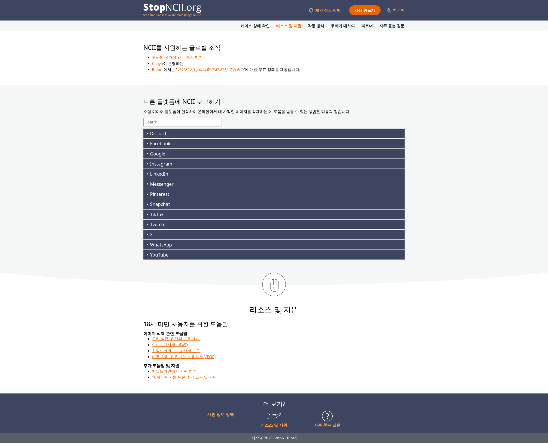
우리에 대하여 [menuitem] (343, 25)
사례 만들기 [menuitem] (365, 10)
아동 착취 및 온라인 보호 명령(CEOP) (184, 356)
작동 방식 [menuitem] (316, 25)
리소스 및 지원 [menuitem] (288, 25)
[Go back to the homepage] (172, 10)
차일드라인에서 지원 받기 (174, 371)
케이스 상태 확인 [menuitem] (255, 25)
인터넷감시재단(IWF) (170, 344)
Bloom (158, 69)
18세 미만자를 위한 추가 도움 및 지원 (184, 377)
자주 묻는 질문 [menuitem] (392, 25)
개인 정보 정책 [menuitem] (328, 10)
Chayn (157, 63)
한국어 (399, 10)
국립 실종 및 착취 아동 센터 (176, 338)
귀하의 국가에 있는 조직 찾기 (177, 57)
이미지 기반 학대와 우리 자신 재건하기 (210, 69)
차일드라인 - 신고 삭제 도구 (176, 350)
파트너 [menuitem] (367, 25)
